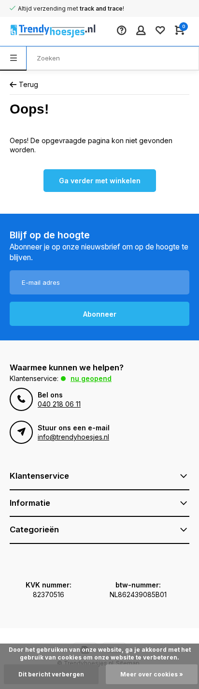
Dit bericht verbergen (51, 674)
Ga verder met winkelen (100, 180)
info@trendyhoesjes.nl (73, 437)
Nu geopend (91, 378)
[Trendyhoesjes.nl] (39, 31)
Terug (28, 84)
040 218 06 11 (59, 404)
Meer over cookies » (151, 674)
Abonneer (99, 314)
